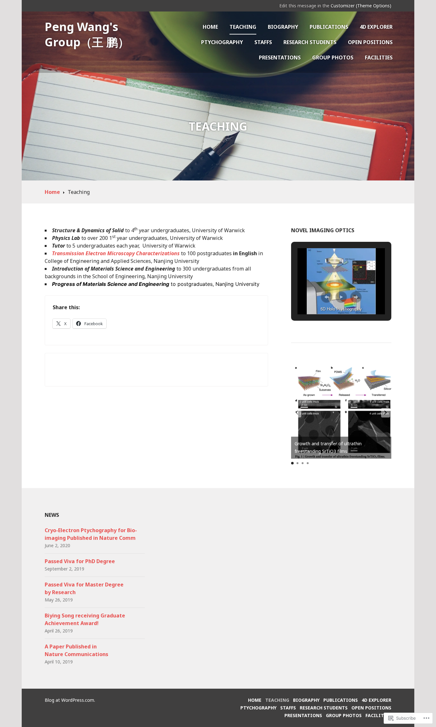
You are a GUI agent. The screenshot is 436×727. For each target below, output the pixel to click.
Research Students (309, 42)
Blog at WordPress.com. (70, 700)
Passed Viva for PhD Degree (80, 561)
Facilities (379, 57)
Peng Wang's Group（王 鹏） (87, 34)
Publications (329, 26)
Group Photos (332, 57)
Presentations (280, 57)
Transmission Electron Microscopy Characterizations (116, 253)
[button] (326, 297)
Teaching (242, 26)
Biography (283, 26)
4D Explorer (376, 26)
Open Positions (370, 42)
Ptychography (222, 42)
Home (210, 26)
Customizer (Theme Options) (361, 6)
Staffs (263, 42)
